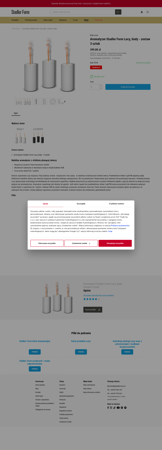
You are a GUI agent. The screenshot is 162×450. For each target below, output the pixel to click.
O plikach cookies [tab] (116, 204)
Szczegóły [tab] (81, 204)
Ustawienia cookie (79, 243)
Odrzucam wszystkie (47, 243)
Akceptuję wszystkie (115, 243)
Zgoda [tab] (45, 204)
